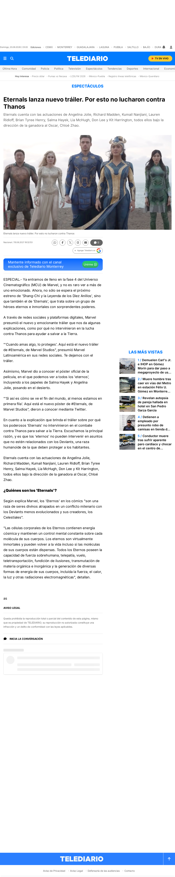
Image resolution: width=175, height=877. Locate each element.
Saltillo (132, 47)
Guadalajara (85, 47)
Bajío (146, 47)
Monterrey (64, 47)
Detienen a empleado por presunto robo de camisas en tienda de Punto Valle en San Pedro (153, 427)
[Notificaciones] (164, 47)
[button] (88, 250)
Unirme (88, 264)
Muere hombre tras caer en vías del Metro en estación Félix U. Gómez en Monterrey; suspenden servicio (154, 387)
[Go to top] (169, 859)
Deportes (132, 68)
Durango (160, 47)
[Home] (87, 58)
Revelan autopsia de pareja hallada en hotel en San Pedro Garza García (153, 404)
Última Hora (10, 68)
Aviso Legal (76, 870)
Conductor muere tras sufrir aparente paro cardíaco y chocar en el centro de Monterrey (155, 444)
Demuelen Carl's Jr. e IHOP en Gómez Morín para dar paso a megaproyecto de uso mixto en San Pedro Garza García (154, 370)
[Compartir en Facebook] (62, 243)
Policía (45, 68)
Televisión (74, 68)
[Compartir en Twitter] (70, 243)
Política (58, 68)
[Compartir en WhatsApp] (55, 243)
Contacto (129, 870)
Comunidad (29, 68)
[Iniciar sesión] (171, 47)
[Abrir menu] (4, 58)
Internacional (151, 68)
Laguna (104, 47)
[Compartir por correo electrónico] (86, 243)
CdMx (48, 47)
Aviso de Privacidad (54, 870)
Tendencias (114, 68)
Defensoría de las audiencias (104, 870)
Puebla (117, 47)
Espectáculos (94, 68)
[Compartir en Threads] (78, 243)
